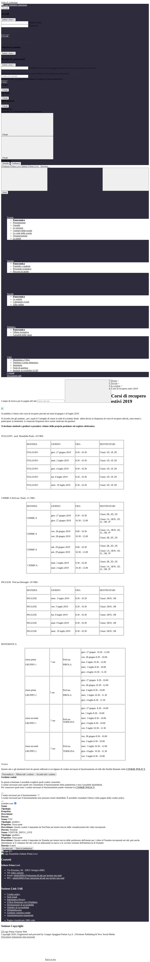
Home (114, 380)
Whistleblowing (14, 910)
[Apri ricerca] (126, 179)
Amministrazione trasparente (20, 915)
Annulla (5, 163)
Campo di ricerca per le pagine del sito (19, 401)
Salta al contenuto (9, 2)
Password (33, 25)
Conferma (16, 163)
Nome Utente (35, 22)
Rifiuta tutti (25, 774)
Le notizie (115, 386)
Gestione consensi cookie (18, 912)
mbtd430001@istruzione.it (38, 875)
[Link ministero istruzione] (14, 5)
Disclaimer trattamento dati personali (18, 937)
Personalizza (7, 774)
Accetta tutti (46, 774)
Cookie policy (13, 894)
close (4, 192)
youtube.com (7, 803)
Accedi (5, 8)
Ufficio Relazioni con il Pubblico (22, 902)
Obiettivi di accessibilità (18, 907)
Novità (114, 383)
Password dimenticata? (11, 31)
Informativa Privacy (16, 899)
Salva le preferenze (24, 848)
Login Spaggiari (76, 73)
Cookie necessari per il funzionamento (19, 795)
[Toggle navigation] (24, 179)
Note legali (12, 897)
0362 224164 (17, 873)
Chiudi (5, 90)
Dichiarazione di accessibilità (20, 905)
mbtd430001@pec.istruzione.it (38, 878)
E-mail (32, 68)
